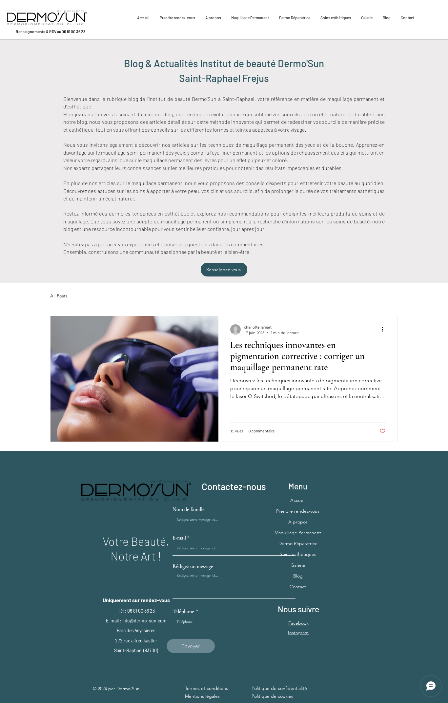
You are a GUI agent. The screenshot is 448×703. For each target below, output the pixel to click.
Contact (298, 587)
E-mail (179, 538)
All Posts (59, 296)
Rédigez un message (193, 566)
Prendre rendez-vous (297, 511)
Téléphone (183, 611)
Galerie (298, 565)
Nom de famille (189, 509)
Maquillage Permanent (298, 533)
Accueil (297, 500)
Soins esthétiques (298, 554)
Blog (298, 576)
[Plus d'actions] (385, 329)
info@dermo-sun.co (142, 620)
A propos (298, 522)
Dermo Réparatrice (297, 543)
